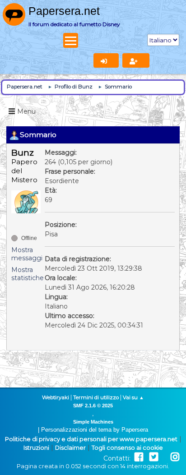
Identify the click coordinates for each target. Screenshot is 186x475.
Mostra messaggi (26, 254)
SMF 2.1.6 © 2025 (93, 405)
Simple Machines (93, 421)
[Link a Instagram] (174, 457)
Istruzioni (36, 447)
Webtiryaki (55, 397)
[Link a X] (153, 457)
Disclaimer (70, 447)
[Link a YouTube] (164, 457)
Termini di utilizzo (96, 397)
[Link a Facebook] (138, 457)
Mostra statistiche (27, 274)
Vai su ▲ (133, 397)
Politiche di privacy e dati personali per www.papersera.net (91, 439)
